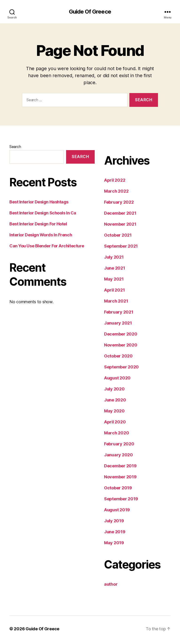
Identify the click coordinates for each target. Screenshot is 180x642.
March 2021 (116, 301)
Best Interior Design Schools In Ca (42, 212)
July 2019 (114, 520)
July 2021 (114, 257)
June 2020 (115, 399)
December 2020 (120, 334)
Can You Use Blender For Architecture (46, 245)
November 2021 (120, 224)
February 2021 (118, 312)
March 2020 (116, 432)
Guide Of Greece (90, 11)
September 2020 (121, 366)
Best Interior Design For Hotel (38, 223)
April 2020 (115, 421)
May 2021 (114, 279)
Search (15, 146)
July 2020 (114, 388)
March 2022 (116, 191)
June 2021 (114, 268)
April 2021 (114, 290)
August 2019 (117, 509)
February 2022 (119, 202)
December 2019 (120, 465)
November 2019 (120, 476)
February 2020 (119, 443)
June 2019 (114, 531)
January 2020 (118, 454)
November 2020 (120, 345)
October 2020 (118, 355)
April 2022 (114, 180)
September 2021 (121, 246)
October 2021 (118, 235)
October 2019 (118, 487)
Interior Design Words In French (40, 234)
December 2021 (120, 213)
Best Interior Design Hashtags (38, 201)
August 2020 (117, 377)
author (110, 584)
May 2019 (114, 542)
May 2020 (114, 410)
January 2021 (118, 323)
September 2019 (121, 498)
